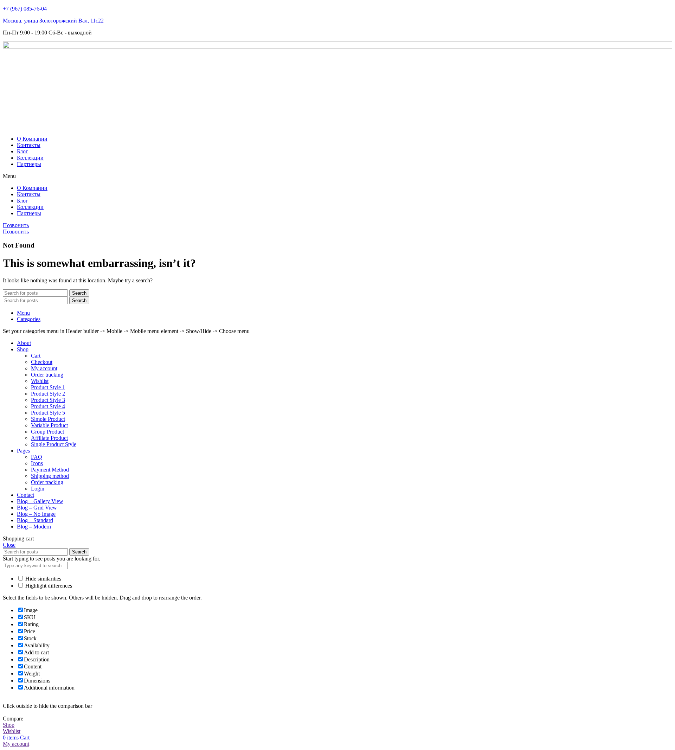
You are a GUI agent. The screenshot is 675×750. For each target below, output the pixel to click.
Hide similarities (42, 579)
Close (9, 545)
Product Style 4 (48, 406)
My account (44, 368)
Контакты (28, 145)
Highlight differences (48, 586)
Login (37, 489)
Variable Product (49, 425)
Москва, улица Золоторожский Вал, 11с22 (53, 21)
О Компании (32, 139)
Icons (37, 463)
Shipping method (50, 476)
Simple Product (48, 419)
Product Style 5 (48, 413)
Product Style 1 (48, 387)
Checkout (41, 362)
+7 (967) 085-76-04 (25, 9)
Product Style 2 (48, 394)
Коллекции (30, 158)
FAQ (36, 457)
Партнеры (29, 164)
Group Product (47, 432)
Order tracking (47, 375)
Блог (22, 151)
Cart (35, 356)
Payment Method (50, 470)
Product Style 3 (48, 400)
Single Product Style (53, 444)
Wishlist (40, 381)
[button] (337, 176)
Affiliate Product (49, 438)
